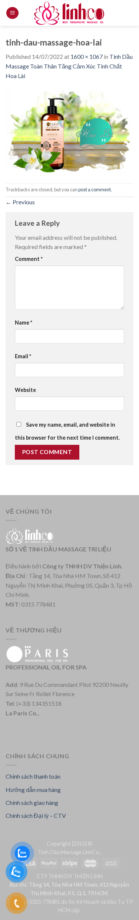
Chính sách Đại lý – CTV (36, 815)
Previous (20, 201)
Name (23, 322)
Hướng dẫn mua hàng (33, 789)
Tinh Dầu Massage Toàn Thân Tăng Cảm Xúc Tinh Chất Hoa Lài (69, 66)
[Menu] (12, 13)
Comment (29, 259)
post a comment (94, 189)
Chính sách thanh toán (33, 776)
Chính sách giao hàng (32, 802)
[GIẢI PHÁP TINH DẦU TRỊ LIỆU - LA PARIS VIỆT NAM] (69, 13)
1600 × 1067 (86, 56)
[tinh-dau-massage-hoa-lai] (69, 130)
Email (23, 356)
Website (25, 390)
